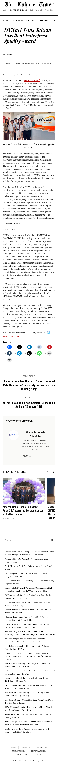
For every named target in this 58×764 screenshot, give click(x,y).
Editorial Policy (38, 751)
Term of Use (41, 747)
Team (38, 754)
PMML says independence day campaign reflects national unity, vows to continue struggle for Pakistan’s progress (29, 656)
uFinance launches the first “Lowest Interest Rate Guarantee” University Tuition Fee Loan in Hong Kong (29, 385)
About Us (26, 747)
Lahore (30, 20)
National (43, 20)
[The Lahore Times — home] (29, 5)
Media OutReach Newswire (38, 63)
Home (6, 20)
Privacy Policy (18, 751)
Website (27, 456)
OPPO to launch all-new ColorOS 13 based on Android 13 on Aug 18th (29, 404)
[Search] (54, 20)
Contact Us (22, 754)
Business (18, 20)
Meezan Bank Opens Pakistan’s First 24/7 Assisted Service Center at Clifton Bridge (23, 510)
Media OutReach (32, 80)
